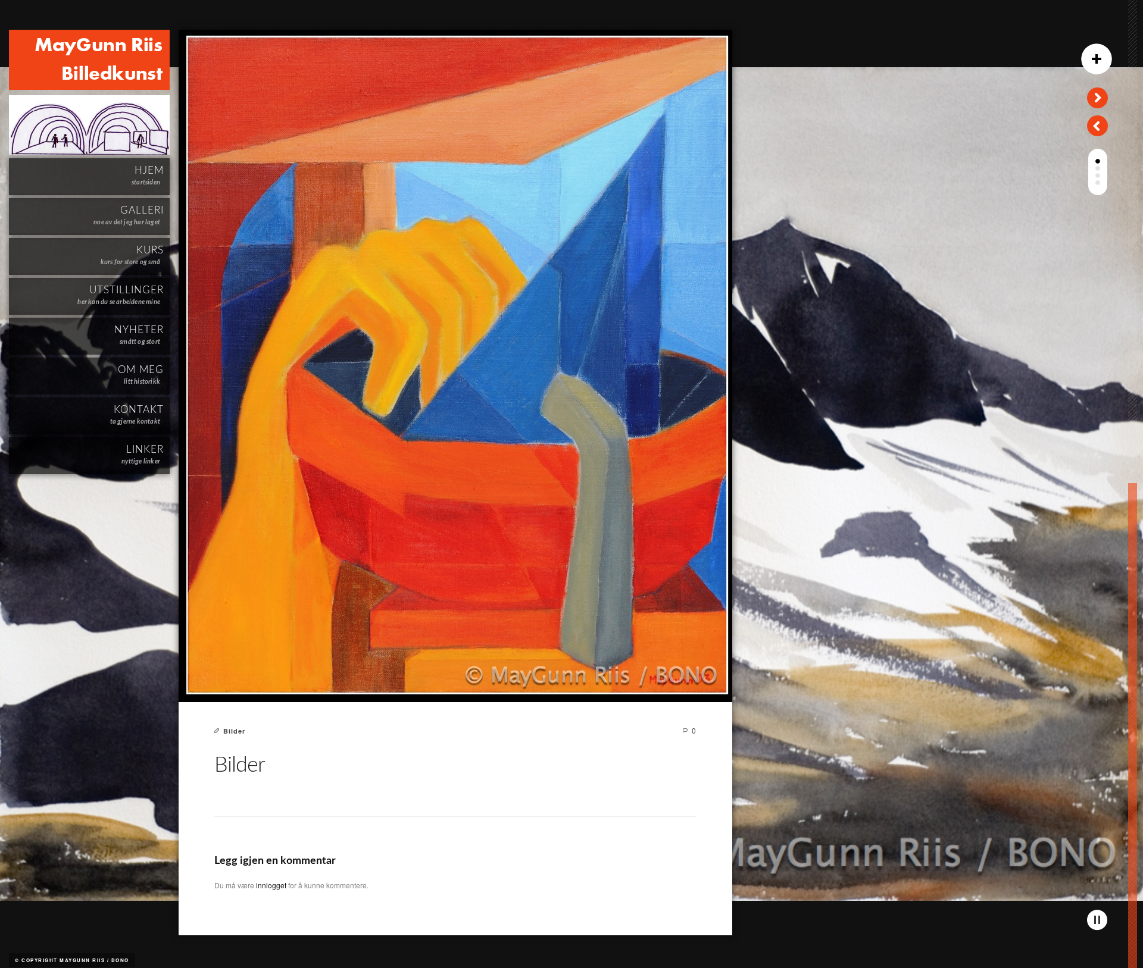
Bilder (234, 730)
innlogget (271, 885)
